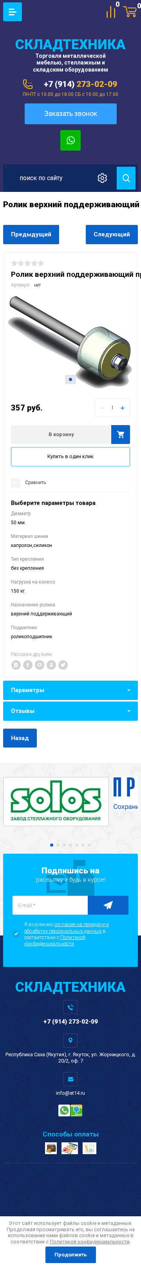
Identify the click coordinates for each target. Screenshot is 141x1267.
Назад (20, 738)
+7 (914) (80, 84)
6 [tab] (83, 845)
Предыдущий (31, 234)
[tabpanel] (70, 342)
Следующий (112, 234)
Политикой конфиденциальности (54, 940)
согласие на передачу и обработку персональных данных (66, 927)
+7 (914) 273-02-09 (70, 1021)
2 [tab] (58, 845)
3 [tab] (64, 845)
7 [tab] (89, 845)
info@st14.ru (70, 1093)
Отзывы (22, 711)
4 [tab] (70, 845)
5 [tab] (76, 845)
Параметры (27, 690)
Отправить (108, 905)
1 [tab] (70, 379)
